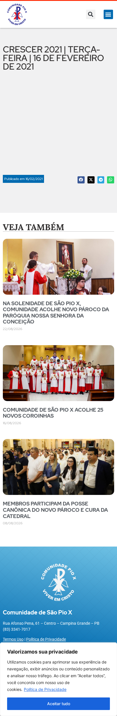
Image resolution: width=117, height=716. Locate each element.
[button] (90, 14)
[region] (58, 679)
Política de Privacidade (45, 689)
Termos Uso (13, 639)
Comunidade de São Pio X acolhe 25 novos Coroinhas (53, 412)
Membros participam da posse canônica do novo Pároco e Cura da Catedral (55, 509)
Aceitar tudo (58, 703)
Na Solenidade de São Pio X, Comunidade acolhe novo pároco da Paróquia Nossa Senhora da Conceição (56, 312)
